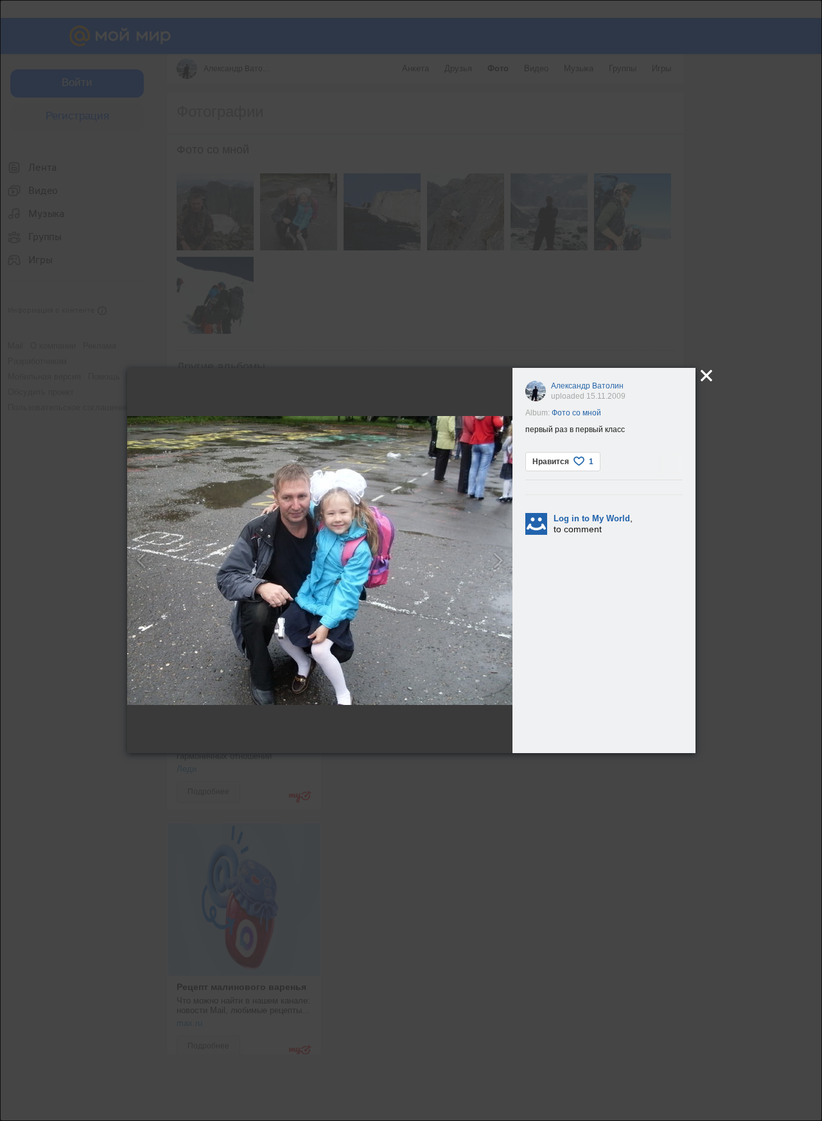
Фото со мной (576, 412)
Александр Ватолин (587, 385)
